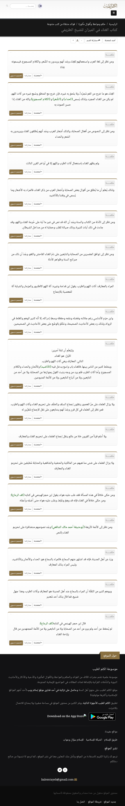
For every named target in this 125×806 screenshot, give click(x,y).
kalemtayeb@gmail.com (57, 780)
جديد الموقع (110, 802)
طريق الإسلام (110, 740)
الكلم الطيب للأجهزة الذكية (96, 703)
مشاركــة (28, 76)
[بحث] (7, 6)
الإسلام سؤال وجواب (73, 740)
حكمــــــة (109, 55)
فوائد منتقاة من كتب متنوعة (61, 24)
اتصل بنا (81, 802)
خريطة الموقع (95, 802)
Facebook (65, 770)
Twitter (59, 770)
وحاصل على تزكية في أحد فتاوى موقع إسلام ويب (52, 690)
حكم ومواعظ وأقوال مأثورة (92, 24)
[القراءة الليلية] (39, 6)
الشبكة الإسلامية (94, 740)
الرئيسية (113, 24)
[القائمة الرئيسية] (114, 13)
